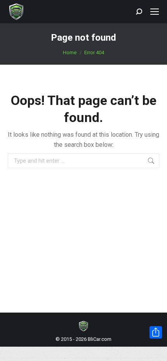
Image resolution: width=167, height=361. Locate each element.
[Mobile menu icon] (154, 11)
